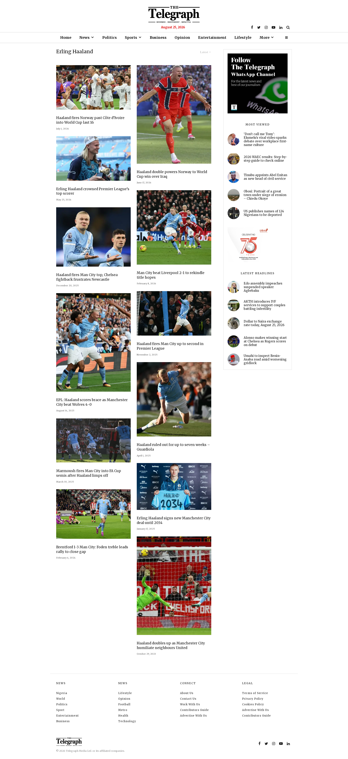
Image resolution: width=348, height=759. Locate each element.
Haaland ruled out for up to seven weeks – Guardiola (173, 447)
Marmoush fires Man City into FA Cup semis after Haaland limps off (88, 473)
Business (158, 37)
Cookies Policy (253, 704)
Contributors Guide (194, 710)
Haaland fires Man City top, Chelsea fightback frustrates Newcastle (87, 277)
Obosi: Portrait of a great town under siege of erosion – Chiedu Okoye (265, 195)
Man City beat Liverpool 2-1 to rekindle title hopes (170, 275)
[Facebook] (252, 27)
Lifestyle (242, 37)
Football (124, 704)
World (60, 698)
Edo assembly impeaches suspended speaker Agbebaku (263, 287)
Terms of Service (255, 693)
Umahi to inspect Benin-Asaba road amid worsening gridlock (265, 359)
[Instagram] (266, 27)
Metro (122, 710)
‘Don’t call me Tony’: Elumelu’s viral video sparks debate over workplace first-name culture (265, 139)
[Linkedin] (280, 27)
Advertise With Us (193, 715)
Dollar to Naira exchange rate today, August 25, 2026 (264, 323)
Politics (109, 37)
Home (65, 37)
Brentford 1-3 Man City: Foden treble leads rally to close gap (92, 549)
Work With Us (190, 704)
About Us (186, 693)
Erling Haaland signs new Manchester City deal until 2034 (174, 520)
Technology (127, 721)
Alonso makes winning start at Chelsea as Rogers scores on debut (265, 341)
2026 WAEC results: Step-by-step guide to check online (265, 158)
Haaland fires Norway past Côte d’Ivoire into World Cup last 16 (90, 120)
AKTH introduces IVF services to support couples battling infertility (264, 305)
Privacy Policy (252, 698)
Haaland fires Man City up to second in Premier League (170, 346)
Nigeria (61, 693)
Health (123, 715)
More (264, 37)
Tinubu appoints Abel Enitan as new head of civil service (265, 177)
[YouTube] (273, 27)
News (84, 37)
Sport (60, 710)
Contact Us (188, 698)
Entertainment (212, 37)
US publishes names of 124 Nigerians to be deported (264, 213)
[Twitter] (259, 27)
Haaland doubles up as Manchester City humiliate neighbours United (171, 645)
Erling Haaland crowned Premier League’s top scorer (92, 191)
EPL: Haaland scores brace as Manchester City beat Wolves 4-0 (92, 402)
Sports (131, 37)
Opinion (182, 37)
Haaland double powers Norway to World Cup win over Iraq (172, 174)
